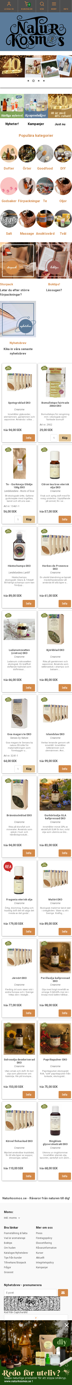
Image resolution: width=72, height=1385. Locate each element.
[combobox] (12, 1217)
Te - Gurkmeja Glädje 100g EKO (19, 486)
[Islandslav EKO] (44, 699)
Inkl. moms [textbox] (10, 1217)
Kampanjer (42, 1267)
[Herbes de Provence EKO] (44, 531)
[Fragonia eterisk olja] (8, 866)
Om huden (10, 1247)
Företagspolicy (44, 1238)
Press (39, 1233)
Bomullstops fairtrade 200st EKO (55, 404)
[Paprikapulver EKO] (44, 1024)
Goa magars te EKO (19, 734)
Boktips (8, 1243)
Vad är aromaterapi (14, 1238)
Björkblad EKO (55, 650)
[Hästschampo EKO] (8, 531)
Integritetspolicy (45, 1262)
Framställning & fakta (15, 1233)
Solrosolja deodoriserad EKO (19, 1061)
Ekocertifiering (44, 1243)
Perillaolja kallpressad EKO (55, 979)
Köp (65, 437)
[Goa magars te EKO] (8, 699)
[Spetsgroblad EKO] (8, 367)
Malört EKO (55, 899)
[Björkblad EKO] (44, 615)
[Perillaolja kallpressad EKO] (44, 943)
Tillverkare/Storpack (15, 1262)
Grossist (8, 1272)
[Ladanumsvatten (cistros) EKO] (8, 615)
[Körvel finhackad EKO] (8, 1106)
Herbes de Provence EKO (55, 567)
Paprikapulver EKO (55, 1059)
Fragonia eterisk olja (19, 899)
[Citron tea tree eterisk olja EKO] (44, 449)
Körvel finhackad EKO (19, 1141)
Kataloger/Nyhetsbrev (16, 1252)
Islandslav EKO (55, 734)
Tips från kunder (13, 1257)
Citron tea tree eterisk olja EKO (55, 486)
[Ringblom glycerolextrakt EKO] (44, 1106)
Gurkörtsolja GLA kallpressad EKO (55, 817)
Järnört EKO (19, 978)
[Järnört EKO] (8, 943)
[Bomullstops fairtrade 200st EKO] (44, 367)
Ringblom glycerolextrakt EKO (55, 1143)
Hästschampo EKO (19, 565)
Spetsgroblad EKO (19, 402)
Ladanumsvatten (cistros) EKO (19, 651)
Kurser (39, 1252)
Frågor (7, 1267)
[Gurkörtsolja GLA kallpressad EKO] (44, 780)
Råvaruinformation (46, 1247)
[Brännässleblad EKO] (8, 780)
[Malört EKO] (44, 864)
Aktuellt (40, 1257)
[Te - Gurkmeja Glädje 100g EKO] (8, 449)
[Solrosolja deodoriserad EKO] (8, 1024)
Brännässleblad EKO (19, 815)
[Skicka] (63, 1292)
